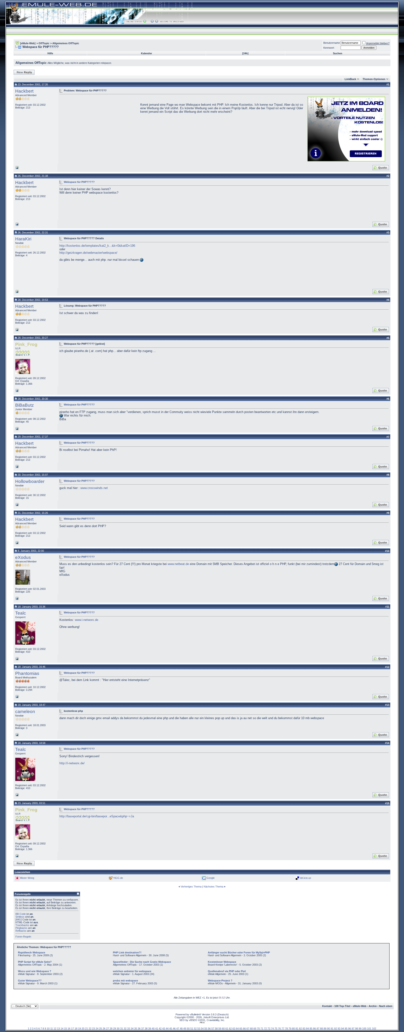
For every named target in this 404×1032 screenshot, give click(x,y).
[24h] (245, 53)
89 (325, 1028)
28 (111, 1028)
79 (290, 1028)
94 (342, 1028)
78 (286, 1028)
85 (311, 1028)
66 (244, 1028)
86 (314, 1028)
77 (282, 1028)
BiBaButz (24, 405)
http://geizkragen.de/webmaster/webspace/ (88, 252)
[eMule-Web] (28, 43)
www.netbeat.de (178, 564)
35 (135, 1028)
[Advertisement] (98, 128)
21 (86, 1028)
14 (62, 1028)
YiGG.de (118, 877)
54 (202, 1028)
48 (181, 1028)
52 (195, 1028)
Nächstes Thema (213, 886)
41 (156, 1028)
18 (76, 1028)
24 (97, 1028)
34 (132, 1028)
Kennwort (328, 47)
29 (114, 1028)
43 (163, 1028)
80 (293, 1028)
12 (55, 1028)
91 (332, 1028)
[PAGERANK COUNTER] (202, 1022)
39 (149, 1028)
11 (51, 1028)
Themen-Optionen (374, 79)
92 (335, 1028)
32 (125, 1028)
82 (300, 1028)
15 (65, 1028)
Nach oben (385, 1006)
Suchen (337, 53)
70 (258, 1028)
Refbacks (20, 930)
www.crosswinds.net (94, 488)
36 (139, 1028)
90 (328, 1028)
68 (251, 1028)
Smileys (19, 916)
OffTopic (44, 43)
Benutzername (331, 42)
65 (240, 1028)
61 (226, 1028)
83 (304, 1028)
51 (191, 1028)
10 (48, 1028)
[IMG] (18, 919)
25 (100, 1028)
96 (349, 1028)
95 (346, 1028)
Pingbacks (21, 928)
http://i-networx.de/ (72, 763)
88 (321, 1028)
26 (104, 1028)
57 (212, 1028)
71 (261, 1028)
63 (233, 1028)
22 (90, 1028)
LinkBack (350, 79)
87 (318, 1028)
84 (307, 1028)
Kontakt (327, 1006)
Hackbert (24, 91)
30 (118, 1028)
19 (79, 1028)
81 (297, 1028)
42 (160, 1028)
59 (219, 1028)
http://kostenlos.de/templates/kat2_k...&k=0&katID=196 (97, 245)
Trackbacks (22, 925)
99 (360, 1028)
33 (128, 1028)
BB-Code (20, 914)
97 (353, 1028)
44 (167, 1028)
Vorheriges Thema (191, 886)
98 (356, 1028)
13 (58, 1028)
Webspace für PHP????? (79, 181)
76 (279, 1028)
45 (170, 1028)
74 (272, 1028)
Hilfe (50, 53)
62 (230, 1028)
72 (265, 1028)
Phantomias (27, 673)
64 (237, 1028)
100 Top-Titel (342, 1006)
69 (254, 1028)
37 (142, 1028)
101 (369, 1028)
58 (216, 1028)
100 (364, 1028)
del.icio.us (305, 877)
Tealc (20, 613)
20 (83, 1028)
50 (188, 1028)
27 (107, 1028)
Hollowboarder (29, 481)
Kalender (146, 53)
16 (69, 1028)
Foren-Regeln (23, 936)
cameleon (25, 711)
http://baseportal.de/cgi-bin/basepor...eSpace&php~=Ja (96, 816)
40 (153, 1028)
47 (177, 1028)
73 (268, 1028)
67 (247, 1028)
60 (223, 1028)
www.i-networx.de (86, 620)
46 (174, 1028)
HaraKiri (23, 238)
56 (209, 1028)
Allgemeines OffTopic (65, 43)
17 (72, 1028)
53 (198, 1028)
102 (374, 1028)
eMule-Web (359, 1006)
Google (210, 877)
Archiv (373, 1006)
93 (339, 1028)
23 (93, 1028)
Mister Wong (27, 877)
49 (184, 1028)
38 (146, 1028)
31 (121, 1028)
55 (205, 1028)
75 (275, 1028)
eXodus (23, 557)
